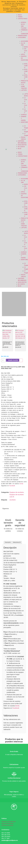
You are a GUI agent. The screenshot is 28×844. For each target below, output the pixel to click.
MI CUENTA (21, 146)
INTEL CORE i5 (26, 71)
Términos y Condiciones (9, 821)
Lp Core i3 (25, 99)
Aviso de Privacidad (7, 823)
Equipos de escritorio (17, 492)
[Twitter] (22, 507)
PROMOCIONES (22, 35)
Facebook (12, 485)
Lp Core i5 (25, 105)
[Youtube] (21, 814)
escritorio (13, 500)
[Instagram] (19, 507)
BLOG (19, 148)
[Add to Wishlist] (21, 360)
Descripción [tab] (8, 542)
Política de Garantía (7, 825)
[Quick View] (4, 349)
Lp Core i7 (25, 111)
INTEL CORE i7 (26, 77)
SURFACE (24, 114)
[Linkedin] (12, 814)
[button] (20, 150)
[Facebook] (15, 507)
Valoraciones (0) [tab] (17, 542)
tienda (21, 483)
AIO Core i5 (25, 50)
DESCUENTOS (22, 145)
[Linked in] (21, 511)
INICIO (20, 15)
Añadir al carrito (13, 360)
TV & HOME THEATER (24, 86)
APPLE (23, 54)
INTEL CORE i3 (26, 65)
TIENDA (20, 16)
